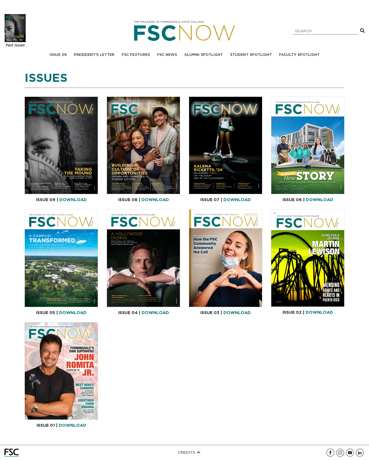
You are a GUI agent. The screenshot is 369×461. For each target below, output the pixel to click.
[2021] (143, 258)
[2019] (307, 258)
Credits (187, 452)
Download (73, 200)
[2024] (225, 145)
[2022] (61, 258)
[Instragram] (340, 453)
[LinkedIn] (360, 453)
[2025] (143, 145)
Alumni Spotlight (203, 54)
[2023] (307, 145)
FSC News (167, 54)
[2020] (225, 258)
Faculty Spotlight (299, 54)
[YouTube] (350, 453)
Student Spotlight (251, 54)
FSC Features (136, 54)
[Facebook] (330, 453)
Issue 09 (58, 54)
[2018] (61, 371)
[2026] (61, 145)
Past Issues (15, 45)
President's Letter (94, 54)
